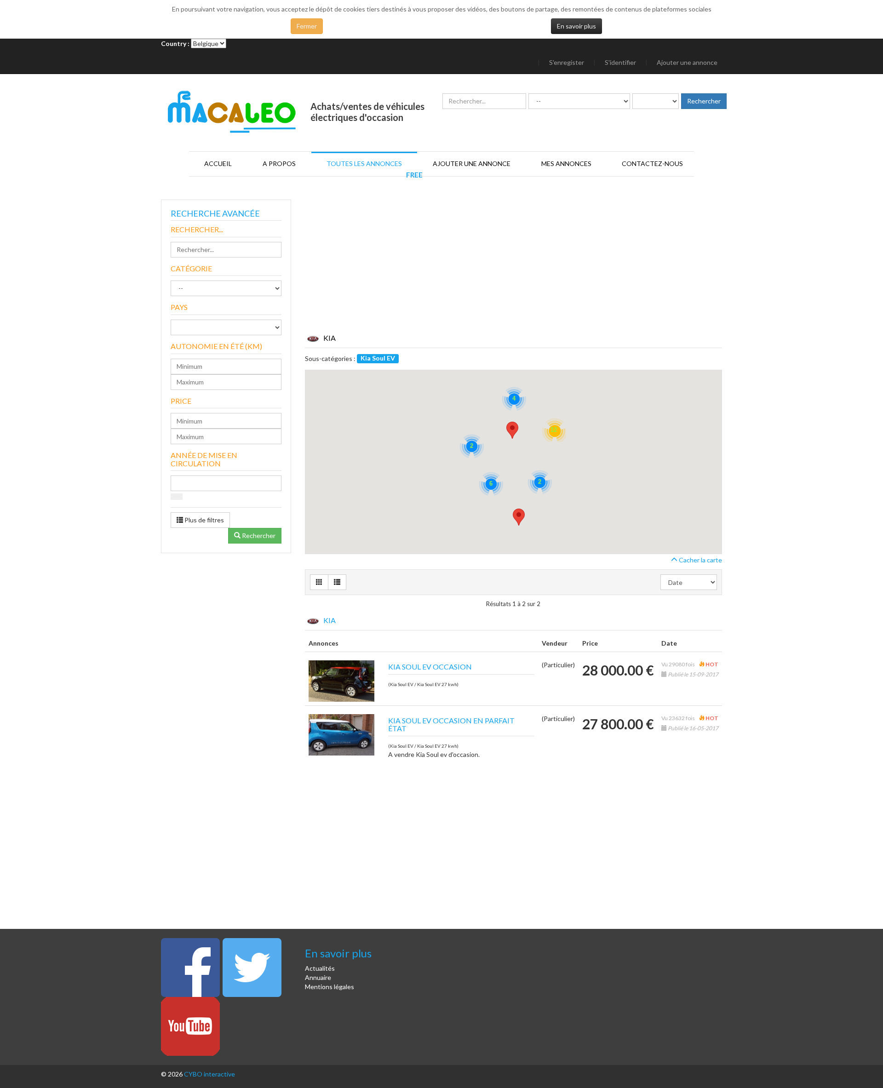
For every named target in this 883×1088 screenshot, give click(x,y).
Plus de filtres (203, 520)
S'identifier (620, 62)
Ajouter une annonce (687, 62)
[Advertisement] (513, 268)
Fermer (307, 26)
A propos (279, 163)
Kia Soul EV (378, 358)
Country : (175, 43)
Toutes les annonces (364, 163)
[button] (519, 517)
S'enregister (566, 62)
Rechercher (258, 535)
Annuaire (318, 977)
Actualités (320, 968)
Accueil (218, 163)
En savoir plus (576, 26)
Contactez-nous (652, 163)
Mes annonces (566, 163)
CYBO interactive (209, 1074)
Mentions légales (329, 987)
